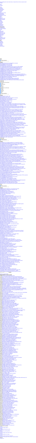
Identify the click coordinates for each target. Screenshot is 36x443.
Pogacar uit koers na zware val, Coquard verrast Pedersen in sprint (11, 110)
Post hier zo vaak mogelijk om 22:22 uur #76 (8, 251)
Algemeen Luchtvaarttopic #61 (6, 265)
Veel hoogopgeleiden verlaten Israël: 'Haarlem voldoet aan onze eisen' (11, 209)
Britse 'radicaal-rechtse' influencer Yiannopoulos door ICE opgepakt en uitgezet (13, 104)
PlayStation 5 (2, 34)
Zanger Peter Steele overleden (6, 416)
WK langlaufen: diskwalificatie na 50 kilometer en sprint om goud (12, 296)
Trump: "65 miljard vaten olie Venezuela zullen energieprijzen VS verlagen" (12, 119)
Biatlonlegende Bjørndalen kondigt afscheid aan (9, 336)
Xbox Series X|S (2, 33)
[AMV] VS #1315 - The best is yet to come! (8, 234)
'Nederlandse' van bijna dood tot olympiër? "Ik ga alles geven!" (11, 284)
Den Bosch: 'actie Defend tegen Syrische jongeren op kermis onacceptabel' (12, 183)
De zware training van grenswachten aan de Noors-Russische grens (12, 276)
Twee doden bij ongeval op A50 (7, 405)
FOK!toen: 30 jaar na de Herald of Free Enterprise (9, 351)
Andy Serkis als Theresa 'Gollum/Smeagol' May (9, 330)
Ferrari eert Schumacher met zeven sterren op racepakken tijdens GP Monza (12, 131)
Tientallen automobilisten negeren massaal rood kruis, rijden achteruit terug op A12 (14, 377)
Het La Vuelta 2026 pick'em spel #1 (6, 195)
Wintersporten (2, 26)
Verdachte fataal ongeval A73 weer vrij (8, 394)
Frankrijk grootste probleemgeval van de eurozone (8, 176)
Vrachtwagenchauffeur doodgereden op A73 (9, 395)
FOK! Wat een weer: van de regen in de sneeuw (9, 299)
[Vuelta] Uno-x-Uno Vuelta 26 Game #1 (7, 228)
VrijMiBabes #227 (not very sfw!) (6, 175)
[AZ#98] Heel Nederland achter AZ (6, 221)
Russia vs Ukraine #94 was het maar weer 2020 (8, 202)
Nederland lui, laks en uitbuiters (6, 266)
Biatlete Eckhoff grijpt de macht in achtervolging (9, 303)
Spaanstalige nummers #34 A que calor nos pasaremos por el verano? (11, 218)
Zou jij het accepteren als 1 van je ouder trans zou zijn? (9, 223)
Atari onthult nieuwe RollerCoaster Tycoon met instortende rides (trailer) (12, 79)
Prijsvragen (1, 42)
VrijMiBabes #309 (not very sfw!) (6, 177)
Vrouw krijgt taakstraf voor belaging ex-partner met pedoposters (10, 117)
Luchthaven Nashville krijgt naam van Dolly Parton (8, 120)
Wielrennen (1, 24)
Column (2, 89)
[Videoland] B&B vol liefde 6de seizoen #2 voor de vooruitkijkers (11, 246)
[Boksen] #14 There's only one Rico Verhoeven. (8, 225)
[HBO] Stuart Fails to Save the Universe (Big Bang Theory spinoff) (11, 260)
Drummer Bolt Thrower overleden (7, 375)
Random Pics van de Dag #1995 (6, 77)
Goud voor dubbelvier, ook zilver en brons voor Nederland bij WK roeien (12, 113)
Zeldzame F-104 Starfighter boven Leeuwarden (9, 335)
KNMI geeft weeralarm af (6, 413)
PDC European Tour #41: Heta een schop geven (8, 247)
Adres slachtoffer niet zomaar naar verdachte (9, 373)
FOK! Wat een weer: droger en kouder (8, 367)
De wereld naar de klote (4, 101)
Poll (1, 92)
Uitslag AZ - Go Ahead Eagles (5, 102)
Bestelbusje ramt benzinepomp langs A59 (8, 397)
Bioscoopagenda (2, 19)
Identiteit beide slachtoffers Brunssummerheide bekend (10, 319)
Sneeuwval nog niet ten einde (6, 409)
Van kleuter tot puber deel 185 (6, 220)
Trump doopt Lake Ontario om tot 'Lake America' (8, 70)
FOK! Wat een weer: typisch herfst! (7, 291)
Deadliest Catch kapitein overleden (7, 418)
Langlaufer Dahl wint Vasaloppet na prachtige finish (9, 352)
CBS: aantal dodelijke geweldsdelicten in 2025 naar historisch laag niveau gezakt (13, 74)
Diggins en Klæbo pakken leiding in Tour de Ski (9, 326)
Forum (1, 39)
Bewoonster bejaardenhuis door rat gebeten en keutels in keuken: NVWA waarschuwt (14, 125)
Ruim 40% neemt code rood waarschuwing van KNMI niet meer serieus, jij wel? (13, 136)
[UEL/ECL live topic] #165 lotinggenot (7, 255)
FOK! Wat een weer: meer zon (6, 290)
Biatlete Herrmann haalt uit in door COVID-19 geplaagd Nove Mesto (12, 310)
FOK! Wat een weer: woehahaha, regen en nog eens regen (11, 312)
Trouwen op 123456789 (6, 424)
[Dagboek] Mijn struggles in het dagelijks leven (8, 198)
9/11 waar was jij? (4, 224)
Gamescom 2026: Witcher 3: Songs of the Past (8, 129)
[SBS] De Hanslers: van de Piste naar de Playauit (8, 213)
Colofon (1, 44)
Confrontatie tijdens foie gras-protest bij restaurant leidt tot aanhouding (11, 106)
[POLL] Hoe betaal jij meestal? (6, 200)
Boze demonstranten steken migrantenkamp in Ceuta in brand (10, 155)
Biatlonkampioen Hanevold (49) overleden (8, 315)
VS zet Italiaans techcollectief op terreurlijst (7, 244)
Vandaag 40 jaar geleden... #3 (6, 250)
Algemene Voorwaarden (3, 436)
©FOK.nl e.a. (2, 438)
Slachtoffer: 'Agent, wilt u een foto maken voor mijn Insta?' (11, 320)
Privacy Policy (10, 436)
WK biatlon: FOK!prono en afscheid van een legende (10, 366)
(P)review (2, 90)
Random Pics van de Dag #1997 (6, 71)
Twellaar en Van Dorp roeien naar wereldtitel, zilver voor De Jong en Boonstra (12, 122)
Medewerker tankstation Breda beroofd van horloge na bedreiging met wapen (12, 168)
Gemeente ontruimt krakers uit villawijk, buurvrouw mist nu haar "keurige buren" (13, 151)
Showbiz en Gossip (3, 12)
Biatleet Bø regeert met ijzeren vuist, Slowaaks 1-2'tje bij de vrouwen (12, 328)
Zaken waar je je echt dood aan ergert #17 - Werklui (9, 270)
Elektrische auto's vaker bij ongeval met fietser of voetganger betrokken (12, 134)
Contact (1, 43)
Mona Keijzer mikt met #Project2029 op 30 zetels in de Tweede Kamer (11, 231)
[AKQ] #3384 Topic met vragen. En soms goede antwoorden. (10, 197)
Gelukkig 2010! (5, 419)
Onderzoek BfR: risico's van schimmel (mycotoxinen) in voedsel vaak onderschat (13, 114)
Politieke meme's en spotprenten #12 (7, 191)
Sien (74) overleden (5, 293)
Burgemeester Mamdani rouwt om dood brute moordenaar (10, 69)
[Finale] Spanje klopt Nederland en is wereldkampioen (11, 414)
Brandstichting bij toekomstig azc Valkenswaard (8, 76)
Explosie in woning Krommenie (7, 393)
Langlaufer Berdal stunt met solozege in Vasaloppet (9, 322)
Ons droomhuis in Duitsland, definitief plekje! (8, 268)
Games (1, 29)
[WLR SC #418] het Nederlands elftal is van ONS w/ (9, 254)
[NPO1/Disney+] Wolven (5, 190)
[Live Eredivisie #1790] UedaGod (6, 206)
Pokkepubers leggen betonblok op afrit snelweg (9, 390)
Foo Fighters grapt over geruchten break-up (8, 365)
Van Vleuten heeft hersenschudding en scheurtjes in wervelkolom (12, 357)
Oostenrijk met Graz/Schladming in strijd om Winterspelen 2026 (11, 337)
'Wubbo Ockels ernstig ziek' (6, 386)
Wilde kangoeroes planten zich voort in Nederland (9, 415)
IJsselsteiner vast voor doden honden (7, 389)
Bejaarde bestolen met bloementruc (7, 406)
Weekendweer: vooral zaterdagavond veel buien (8, 126)
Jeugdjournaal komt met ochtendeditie (8, 411)
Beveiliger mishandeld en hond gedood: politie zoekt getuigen (11, 287)
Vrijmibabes (3, 194)
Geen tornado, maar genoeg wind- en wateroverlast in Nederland (12, 295)
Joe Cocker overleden (5, 382)
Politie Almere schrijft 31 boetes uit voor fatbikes (8, 105)
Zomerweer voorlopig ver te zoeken (7, 396)
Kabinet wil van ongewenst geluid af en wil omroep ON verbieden (11, 142)
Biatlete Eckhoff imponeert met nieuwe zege (8, 301)
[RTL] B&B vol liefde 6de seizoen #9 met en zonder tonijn (10, 269)
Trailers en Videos (2, 37)
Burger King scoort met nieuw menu (7, 379)
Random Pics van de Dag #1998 (6, 65)
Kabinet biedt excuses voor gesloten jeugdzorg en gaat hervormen (11, 67)
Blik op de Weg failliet (5, 374)
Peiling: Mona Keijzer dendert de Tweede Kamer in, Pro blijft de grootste (12, 115)
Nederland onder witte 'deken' (6, 420)
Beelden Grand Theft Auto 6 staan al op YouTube (8, 174)
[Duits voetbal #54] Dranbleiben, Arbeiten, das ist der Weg (10, 262)
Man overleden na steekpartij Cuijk (7, 410)
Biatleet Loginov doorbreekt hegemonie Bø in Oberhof (10, 324)
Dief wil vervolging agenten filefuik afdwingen (9, 391)
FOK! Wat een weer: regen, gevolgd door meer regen (10, 313)
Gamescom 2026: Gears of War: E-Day (7, 112)
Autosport (1, 22)
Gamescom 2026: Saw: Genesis (5, 116)
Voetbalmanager (2, 27)
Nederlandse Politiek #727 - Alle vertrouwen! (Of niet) (9, 188)
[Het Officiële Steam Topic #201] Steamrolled (8, 249)
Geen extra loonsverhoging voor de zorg (8, 306)
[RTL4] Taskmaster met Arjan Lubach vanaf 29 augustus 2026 (10, 196)
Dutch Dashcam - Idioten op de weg (7, 318)
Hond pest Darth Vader (5, 392)
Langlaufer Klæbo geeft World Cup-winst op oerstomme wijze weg (12, 332)
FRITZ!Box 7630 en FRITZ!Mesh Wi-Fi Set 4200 (8, 133)
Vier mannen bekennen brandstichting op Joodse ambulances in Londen (12, 124)
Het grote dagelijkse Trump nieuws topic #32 (8, 204)
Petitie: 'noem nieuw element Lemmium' (8, 370)
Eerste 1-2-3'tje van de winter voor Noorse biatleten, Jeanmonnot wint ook (13, 277)
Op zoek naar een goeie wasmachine (6, 245)
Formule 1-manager (3, 28)
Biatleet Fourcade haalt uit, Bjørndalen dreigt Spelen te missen (11, 343)
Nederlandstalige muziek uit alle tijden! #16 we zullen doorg (10, 239)
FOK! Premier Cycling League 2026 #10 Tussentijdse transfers (10, 207)
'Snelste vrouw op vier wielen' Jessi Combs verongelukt (10, 316)
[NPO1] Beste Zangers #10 (5, 226)
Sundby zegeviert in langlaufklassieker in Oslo (9, 350)
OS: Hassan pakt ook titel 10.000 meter (8, 294)
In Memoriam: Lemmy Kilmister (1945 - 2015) (9, 371)
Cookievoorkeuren (15, 436)
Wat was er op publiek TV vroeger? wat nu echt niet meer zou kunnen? (12, 230)
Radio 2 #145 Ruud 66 (4, 242)
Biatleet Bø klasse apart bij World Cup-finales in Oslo (10, 283)
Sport (1, 20)
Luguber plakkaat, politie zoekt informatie (7, 208)
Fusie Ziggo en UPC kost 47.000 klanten (8, 378)
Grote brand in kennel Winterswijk (7, 404)
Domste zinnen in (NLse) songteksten (7, 248)
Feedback (1, 45)
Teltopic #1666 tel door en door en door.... (7, 236)
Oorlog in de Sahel (4, 211)
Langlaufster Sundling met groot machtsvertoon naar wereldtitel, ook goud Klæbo (14, 298)
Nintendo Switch (2, 32)
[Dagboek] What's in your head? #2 (6, 235)
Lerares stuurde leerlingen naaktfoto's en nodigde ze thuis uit (10, 72)
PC (0, 30)
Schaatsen (1, 25)
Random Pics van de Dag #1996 (6, 73)
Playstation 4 (2, 31)
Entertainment (2, 14)
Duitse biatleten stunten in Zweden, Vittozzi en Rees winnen (11, 279)
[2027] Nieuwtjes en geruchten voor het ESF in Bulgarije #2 (10, 256)
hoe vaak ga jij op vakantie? (5, 193)
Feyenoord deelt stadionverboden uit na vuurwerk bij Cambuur (10, 130)
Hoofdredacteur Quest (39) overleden (8, 412)
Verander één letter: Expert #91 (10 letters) (7, 215)
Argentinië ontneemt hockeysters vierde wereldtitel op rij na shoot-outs (11, 109)
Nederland (1, 8)
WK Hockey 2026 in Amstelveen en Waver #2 (8, 258)
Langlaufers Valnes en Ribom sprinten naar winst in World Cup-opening (12, 280)
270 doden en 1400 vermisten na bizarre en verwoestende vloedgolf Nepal (12, 75)
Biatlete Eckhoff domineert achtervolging (8, 302)
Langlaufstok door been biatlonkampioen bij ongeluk (10, 334)
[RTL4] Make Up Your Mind (5, 253)
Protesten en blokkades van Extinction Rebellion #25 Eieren (10, 271)
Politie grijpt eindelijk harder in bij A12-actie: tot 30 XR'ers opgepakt (11, 66)
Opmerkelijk (2, 13)
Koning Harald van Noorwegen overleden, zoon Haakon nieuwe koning (12, 127)
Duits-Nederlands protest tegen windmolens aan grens (10, 355)
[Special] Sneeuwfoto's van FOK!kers (8, 423)
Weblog (1, 41)
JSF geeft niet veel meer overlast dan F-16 (8, 363)
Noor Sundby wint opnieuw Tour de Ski (8, 381)
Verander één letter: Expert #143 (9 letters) (7, 216)
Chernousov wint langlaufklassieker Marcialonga (9, 340)
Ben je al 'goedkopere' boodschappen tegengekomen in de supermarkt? (13, 282)
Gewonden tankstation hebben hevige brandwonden (9, 398)
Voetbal (1, 21)
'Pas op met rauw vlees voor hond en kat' (8, 342)
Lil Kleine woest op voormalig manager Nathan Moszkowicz (10, 241)
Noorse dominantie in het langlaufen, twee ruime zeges (10, 331)
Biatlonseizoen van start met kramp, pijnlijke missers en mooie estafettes (12, 278)
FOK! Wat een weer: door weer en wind (8, 368)
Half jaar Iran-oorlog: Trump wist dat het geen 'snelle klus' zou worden (11, 107)
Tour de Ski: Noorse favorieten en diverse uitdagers (9, 327)
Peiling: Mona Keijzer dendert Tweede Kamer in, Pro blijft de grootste (12, 203)
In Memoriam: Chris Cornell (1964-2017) (8, 348)
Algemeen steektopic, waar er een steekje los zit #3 (9, 199)
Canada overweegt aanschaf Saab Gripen (8, 275)
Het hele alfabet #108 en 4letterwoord (7, 252)
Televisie (1, 17)
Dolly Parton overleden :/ (5, 267)
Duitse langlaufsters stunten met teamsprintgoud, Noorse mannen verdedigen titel (14, 288)
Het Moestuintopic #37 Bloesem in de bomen (8, 243)
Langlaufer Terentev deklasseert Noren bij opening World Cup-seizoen (12, 289)
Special (2, 91)
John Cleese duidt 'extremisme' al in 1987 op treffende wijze (10, 68)
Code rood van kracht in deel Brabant (8, 403)
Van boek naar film (4, 257)
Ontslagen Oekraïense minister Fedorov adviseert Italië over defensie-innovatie (13, 123)
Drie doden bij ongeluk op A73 (7, 346)
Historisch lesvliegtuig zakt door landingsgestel (9, 383)
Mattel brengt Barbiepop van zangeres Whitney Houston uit (10, 180)
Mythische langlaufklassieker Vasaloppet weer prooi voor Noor (11, 338)
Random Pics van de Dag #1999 (6, 98)
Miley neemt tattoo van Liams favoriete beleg (9, 358)
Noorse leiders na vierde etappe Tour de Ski (8, 325)
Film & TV (1, 35)
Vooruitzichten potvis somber (6, 385)
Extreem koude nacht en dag (6, 422)
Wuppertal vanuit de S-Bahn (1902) (7, 307)
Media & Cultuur (2, 18)
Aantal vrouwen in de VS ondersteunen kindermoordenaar (10, 210)
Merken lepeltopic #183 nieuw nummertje (7, 263)
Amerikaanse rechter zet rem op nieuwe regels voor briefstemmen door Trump (13, 132)
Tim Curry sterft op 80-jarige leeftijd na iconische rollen (9, 78)
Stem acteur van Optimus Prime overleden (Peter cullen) (9, 233)
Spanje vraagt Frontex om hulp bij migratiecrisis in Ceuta (9, 128)
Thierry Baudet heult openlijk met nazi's (7, 219)
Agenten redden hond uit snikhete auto (8, 347)
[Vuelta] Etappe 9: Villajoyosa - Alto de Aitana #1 (8, 201)
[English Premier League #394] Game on (7, 238)
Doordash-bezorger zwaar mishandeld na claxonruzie (9, 63)
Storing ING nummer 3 (6, 388)
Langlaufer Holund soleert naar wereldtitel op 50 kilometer (10, 321)
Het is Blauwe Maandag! (6, 285)
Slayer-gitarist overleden (6, 387)
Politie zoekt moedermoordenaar (7, 360)
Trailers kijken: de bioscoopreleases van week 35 (8, 99)
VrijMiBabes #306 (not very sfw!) (6, 170)
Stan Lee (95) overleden (6, 333)
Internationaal (2, 9)
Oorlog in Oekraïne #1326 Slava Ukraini (7, 192)
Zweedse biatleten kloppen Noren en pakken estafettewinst (10, 329)
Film (0, 36)
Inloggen (1, 2)
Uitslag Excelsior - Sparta (5, 108)
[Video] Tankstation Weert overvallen (8, 417)
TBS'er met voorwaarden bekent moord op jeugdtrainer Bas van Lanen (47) (12, 164)
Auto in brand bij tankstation (6, 399)
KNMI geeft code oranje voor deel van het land (9, 376)
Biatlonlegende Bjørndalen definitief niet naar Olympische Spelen (11, 341)
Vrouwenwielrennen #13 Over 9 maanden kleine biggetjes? (10, 259)
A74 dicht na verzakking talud (6, 362)
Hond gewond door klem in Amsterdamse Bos (9, 323)
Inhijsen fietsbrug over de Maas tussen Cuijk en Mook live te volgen (12, 308)
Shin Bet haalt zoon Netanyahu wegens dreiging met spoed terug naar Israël (12, 103)
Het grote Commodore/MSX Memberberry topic (8, 189)
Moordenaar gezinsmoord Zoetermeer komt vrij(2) (8, 264)
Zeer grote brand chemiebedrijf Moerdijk (9, 407)
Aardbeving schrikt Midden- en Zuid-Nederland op (10, 401)
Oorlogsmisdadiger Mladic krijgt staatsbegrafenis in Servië (10, 172)
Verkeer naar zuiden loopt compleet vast (8, 402)
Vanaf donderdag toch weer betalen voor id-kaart (10, 400)
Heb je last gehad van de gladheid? (7, 353)
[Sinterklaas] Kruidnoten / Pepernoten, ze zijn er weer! (9, 261)
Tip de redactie (2, 46)
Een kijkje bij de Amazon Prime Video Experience (9, 317)
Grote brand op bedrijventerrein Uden (7, 356)
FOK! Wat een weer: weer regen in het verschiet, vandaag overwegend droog (13, 309)
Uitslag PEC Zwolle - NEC (5, 96)
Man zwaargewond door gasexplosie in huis (8, 384)
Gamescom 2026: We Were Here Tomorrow (7, 121)
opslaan (1, 62)
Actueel (1, 7)
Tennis (1, 23)
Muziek (1, 16)
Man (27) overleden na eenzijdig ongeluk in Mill (9, 305)
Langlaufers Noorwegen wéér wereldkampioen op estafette (11, 297)
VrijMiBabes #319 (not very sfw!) (6, 64)
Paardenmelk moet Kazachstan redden (8, 369)
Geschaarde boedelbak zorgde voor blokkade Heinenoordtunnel (11, 286)
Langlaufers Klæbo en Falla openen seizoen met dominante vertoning (12, 314)
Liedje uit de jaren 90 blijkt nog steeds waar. (7, 205)
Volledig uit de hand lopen (5, 214)
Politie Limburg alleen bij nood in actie (8, 408)
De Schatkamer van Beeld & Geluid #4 (7, 229)
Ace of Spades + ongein (6, 372)
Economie (1, 10)
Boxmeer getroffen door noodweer (7, 361)
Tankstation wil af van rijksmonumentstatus (8, 345)
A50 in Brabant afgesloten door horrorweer (8, 380)
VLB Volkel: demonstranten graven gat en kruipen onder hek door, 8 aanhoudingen (14, 292)
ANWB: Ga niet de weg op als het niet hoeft (9, 421)
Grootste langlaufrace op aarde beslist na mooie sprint (10, 311)
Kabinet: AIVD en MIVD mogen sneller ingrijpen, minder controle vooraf (12, 118)
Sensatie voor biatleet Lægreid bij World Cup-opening (10, 304)
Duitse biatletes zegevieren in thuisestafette (8, 300)
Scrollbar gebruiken (4, 60)
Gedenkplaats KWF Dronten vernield (8, 281)
